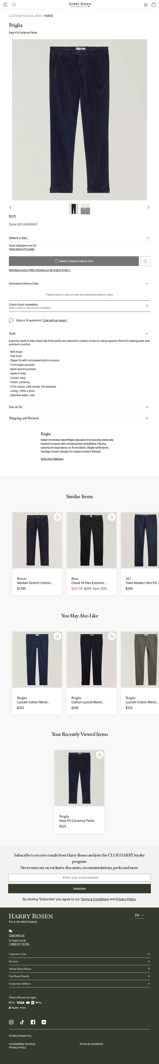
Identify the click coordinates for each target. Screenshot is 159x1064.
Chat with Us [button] (16, 935)
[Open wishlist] (146, 4)
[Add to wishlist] (57, 517)
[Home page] (79, 4)
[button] (5, 5)
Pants (49, 15)
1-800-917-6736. (19, 944)
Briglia (15, 25)
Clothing (15, 15)
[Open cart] (153, 4)
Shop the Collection (52, 459)
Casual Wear (33, 15)
